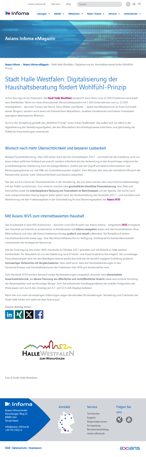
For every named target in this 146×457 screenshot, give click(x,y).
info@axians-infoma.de (17, 426)
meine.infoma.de (37, 4)
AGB (7, 448)
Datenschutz (19, 448)
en (139, 4)
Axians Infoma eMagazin (36, 64)
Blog (68, 4)
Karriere (56, 4)
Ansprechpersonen (97, 421)
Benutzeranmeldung (98, 429)
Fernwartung (94, 425)
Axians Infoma (12, 64)
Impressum (35, 448)
